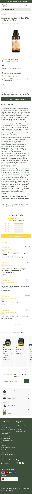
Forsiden (3, 14)
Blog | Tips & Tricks (21, 429)
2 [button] (15, 324)
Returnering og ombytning (5, 433)
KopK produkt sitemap (7, 452)
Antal (3, 85)
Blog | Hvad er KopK (21, 431)
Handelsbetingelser (7, 436)
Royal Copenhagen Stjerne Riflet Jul (17, 198)
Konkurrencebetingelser (8, 447)
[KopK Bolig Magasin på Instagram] (17, 463)
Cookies (3, 445)
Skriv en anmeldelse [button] (16, 236)
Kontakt (3, 425)
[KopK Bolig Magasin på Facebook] (20, 463)
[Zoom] (29, 54)
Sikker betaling (5, 427)
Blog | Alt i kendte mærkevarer (21, 426)
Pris (2, 66)
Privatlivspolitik (5, 438)
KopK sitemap (5, 450)
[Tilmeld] (26, 381)
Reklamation (5, 443)
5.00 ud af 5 (20, 219)
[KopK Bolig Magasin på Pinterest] (23, 463)
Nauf (13, 490)
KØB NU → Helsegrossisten (16, 99)
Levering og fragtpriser (8, 429)
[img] (5, 247)
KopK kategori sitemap (8, 454)
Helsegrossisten (6, 23)
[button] (5, 59)
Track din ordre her (7, 440)
